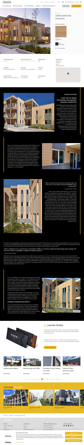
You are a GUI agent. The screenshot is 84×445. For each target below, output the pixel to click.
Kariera (25, 425)
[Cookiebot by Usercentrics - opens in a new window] (8, 443)
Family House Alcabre (11, 368)
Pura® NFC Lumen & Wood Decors (28, 61)
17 (54, 379)
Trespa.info (66, 6)
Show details (19, 442)
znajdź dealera (62, 48)
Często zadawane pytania (29, 429)
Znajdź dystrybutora (70, 2)
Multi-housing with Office (31, 368)
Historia (5, 427)
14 (47, 379)
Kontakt (25, 427)
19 (59, 379)
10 (37, 379)
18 (56, 379)
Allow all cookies (73, 433)
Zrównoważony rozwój (8, 425)
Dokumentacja (6, 429)
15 (49, 379)
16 (51, 379)
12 (42, 379)
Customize (73, 436)
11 (39, 379)
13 (44, 379)
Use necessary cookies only (74, 440)
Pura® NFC (6, 61)
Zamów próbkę (76, 6)
